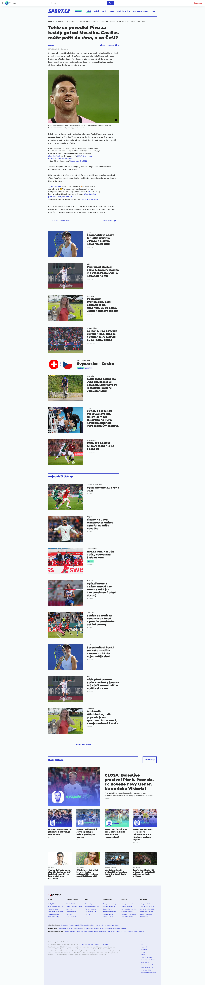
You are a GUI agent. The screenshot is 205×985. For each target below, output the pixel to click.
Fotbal (88, 11)
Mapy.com (64, 925)
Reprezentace (92, 548)
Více (153, 11)
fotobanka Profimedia (101, 944)
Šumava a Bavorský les (129, 909)
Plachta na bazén (68, 928)
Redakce (143, 942)
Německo (90, 612)
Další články (149, 760)
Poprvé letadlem (127, 906)
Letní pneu (102, 931)
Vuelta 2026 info (72, 904)
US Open (90, 296)
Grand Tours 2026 (72, 916)
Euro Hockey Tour (83, 360)
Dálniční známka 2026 (147, 906)
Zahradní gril (117, 928)
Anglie (89, 517)
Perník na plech (108, 916)
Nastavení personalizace (148, 972)
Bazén (61, 928)
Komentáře (56, 760)
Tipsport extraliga (90, 909)
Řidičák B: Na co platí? (147, 911)
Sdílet (112, 45)
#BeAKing (81, 156)
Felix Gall (69, 914)
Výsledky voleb (53, 909)
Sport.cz (51, 45)
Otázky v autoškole (146, 914)
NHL (86, 916)
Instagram (144, 949)
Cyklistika (90, 376)
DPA (85, 944)
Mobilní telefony (70, 931)
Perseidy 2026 (85, 925)
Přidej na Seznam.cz (147, 957)
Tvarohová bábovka (109, 911)
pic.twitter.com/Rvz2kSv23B (60, 197)
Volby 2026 (51, 904)
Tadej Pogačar (71, 911)
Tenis (104, 11)
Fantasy (78, 11)
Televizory (119, 931)
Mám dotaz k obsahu (147, 965)
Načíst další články (83, 744)
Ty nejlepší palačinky (109, 904)
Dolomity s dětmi (127, 916)
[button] (83, 96)
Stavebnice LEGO (81, 931)
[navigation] (2, 3)
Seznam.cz (198, 3)
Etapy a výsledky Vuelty (74, 906)
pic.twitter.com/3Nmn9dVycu (61, 159)
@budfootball (54, 156)
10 (118, 45)
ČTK (82, 944)
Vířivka (124, 928)
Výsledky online (123, 11)
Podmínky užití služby (148, 960)
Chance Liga (91, 440)
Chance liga (88, 904)
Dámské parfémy (93, 931)
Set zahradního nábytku (105, 928)
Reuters (90, 944)
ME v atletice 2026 (90, 911)
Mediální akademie (147, 967)
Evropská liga (92, 328)
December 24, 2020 (78, 161)
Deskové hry (111, 931)
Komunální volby (53, 916)
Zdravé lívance (107, 909)
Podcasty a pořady (140, 11)
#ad (94, 194)
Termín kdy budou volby (56, 911)
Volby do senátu (53, 914)
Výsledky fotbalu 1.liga (92, 906)
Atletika (90, 580)
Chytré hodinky (128, 931)
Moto (112, 11)
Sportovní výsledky (94, 485)
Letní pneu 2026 (145, 904)
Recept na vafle (108, 914)
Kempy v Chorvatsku (128, 904)
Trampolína (78, 928)
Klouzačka (93, 928)
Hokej (96, 11)
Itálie (89, 264)
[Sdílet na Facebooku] (115, 220)
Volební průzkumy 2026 (55, 906)
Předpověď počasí (75, 925)
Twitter (143, 952)
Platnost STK (144, 916)
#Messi (89, 156)
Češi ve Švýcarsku (127, 911)
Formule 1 (88, 914)
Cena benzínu (95, 925)
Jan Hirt (69, 909)
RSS (142, 944)
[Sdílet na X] (118, 220)
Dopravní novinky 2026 (147, 909)
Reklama (143, 954)
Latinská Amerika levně (129, 914)
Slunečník (86, 928)
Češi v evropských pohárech (109, 925)
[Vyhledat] (110, 3)
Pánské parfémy (139, 931)
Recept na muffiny (109, 906)
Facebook (144, 947)
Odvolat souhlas (146, 970)
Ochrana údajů (145, 962)
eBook (104, 45)
